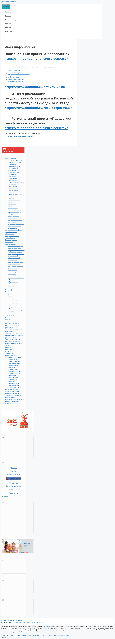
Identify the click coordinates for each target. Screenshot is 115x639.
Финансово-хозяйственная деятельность (13, 206)
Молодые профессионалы (16, 79)
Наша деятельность (11, 389)
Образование (12, 178)
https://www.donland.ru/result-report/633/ (38, 108)
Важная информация (15, 246)
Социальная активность (15, 81)
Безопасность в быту (15, 310)
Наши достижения (18, 300)
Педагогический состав (16, 182)
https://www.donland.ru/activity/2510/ (35, 87)
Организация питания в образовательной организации (16, 226)
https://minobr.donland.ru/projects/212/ (36, 128)
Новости (8, 16)
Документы (12, 170)
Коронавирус (12, 288)
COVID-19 (8, 31)
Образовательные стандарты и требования (14, 174)
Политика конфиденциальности (11, 621)
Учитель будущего (13, 78)
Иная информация (14, 387)
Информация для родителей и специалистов (14, 376)
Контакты (8, 27)
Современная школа (14, 70)
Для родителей (10, 244)
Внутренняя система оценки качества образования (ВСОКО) (14, 401)
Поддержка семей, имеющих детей (18, 74)
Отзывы (8, 23)
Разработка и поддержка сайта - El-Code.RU (29, 623)
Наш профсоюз (10, 290)
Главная (8, 12)
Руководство (12, 180)
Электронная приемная (13, 20)
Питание (11, 286)
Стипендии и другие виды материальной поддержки (15, 220)
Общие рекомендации (15, 262)
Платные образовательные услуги (14, 200)
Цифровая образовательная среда (18, 76)
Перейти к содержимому (8, 1)
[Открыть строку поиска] (3, 36)
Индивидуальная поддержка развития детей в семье (15, 266)
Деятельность (10, 316)
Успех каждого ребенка (15, 72)
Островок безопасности (13, 292)
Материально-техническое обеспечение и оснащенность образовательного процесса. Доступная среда (15, 190)
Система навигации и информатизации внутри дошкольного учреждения (14, 393)
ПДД (10, 296)
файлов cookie (47, 626)
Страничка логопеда (12, 324)
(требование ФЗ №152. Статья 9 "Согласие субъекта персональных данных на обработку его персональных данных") (36, 635)
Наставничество (10, 397)
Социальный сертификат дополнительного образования (13, 232)
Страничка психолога (12, 342)
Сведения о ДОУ (10, 158)
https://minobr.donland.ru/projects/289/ (36, 58)
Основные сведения (15, 160)
